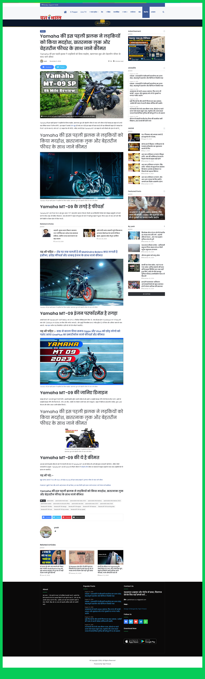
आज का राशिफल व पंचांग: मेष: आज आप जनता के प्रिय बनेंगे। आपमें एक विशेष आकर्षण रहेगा (152, 179)
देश (102, 12)
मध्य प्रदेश (93, 12)
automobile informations (95, 500)
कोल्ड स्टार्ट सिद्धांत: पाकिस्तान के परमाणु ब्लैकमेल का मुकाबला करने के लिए (152, 146)
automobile (50, 500)
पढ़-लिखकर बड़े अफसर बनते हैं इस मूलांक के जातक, (152, 135)
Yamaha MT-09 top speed (78, 509)
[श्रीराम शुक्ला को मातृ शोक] (134, 258)
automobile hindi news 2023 (78, 500)
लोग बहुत (73, 126)
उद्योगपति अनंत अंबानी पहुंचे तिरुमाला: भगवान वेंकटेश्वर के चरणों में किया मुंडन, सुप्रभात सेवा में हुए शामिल (110, 233)
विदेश (108, 12)
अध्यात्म (153, 12)
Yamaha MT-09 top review (61, 509)
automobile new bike (77, 503)
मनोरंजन (132, 12)
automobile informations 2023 (112, 500)
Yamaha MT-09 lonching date (106, 506)
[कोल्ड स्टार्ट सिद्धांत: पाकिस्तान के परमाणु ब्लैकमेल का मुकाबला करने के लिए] (134, 147)
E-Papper (74, 12)
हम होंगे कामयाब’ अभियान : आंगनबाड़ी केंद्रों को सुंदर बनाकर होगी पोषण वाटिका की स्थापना (152, 284)
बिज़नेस (146, 12)
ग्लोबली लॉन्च (84, 467)
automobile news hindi (106, 503)
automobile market (46, 503)
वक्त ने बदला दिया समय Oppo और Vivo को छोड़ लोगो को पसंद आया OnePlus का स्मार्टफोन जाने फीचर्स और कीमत (80, 332)
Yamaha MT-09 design (60, 506)
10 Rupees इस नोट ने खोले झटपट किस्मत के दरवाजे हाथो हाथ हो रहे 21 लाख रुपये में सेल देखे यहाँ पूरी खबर (81, 568)
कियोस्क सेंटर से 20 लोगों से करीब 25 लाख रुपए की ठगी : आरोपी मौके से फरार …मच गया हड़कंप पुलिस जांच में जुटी (153, 235)
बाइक (48, 325)
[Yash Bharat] (51, 17)
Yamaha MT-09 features (89, 506)
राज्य (124, 12)
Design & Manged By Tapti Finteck (135, 609)
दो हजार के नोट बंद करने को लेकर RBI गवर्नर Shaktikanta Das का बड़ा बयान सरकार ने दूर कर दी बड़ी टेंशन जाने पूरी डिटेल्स (51, 569)
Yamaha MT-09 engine (74, 506)
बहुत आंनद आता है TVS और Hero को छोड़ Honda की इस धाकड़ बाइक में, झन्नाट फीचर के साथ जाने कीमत (71, 480)
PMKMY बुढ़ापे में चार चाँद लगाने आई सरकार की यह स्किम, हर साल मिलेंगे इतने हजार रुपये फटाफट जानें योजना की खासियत (75, 485)
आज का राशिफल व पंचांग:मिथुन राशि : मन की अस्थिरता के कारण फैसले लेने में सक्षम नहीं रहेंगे (152, 156)
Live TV (83, 12)
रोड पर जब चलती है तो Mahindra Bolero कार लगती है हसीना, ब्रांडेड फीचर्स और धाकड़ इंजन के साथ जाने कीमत (79, 253)
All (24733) (146, 294)
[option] (146, 208)
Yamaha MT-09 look (46, 509)
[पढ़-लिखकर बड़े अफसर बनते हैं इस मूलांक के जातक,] (134, 137)
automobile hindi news (61, 500)
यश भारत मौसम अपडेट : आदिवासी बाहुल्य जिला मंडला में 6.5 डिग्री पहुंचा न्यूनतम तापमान (153, 247)
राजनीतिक (116, 12)
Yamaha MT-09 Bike (46, 506)
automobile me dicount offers (61, 503)
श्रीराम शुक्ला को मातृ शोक (150, 255)
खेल (139, 12)
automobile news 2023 (91, 503)
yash (45, 61)
